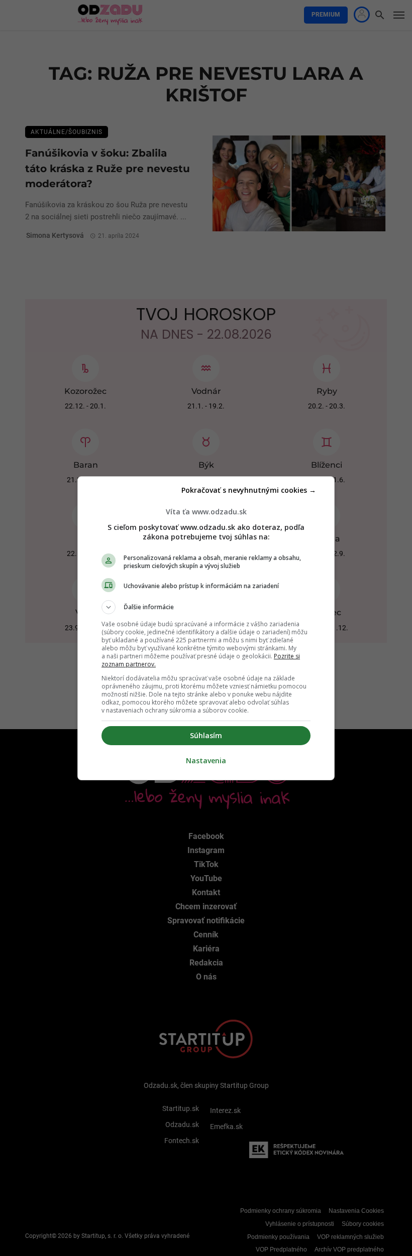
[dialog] (206, 628)
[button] (206, 607)
